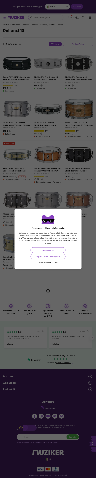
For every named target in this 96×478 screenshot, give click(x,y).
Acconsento (48, 250)
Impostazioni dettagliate (48, 256)
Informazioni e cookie (48, 262)
